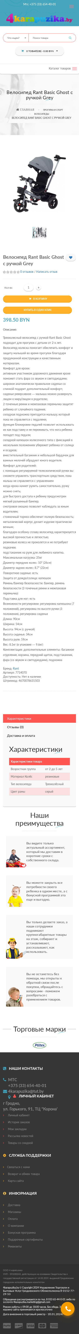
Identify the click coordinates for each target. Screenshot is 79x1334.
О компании (15, 1225)
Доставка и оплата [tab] (21, 735)
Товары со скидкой (20, 1143)
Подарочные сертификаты (25, 1239)
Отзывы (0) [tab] (15, 727)
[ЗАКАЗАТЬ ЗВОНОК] (68, 1310)
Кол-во (8, 287)
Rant (16, 668)
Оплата (12, 1218)
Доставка (13, 1205)
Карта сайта (15, 1181)
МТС (12, 1079)
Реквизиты (14, 1246)
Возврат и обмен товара (23, 1174)
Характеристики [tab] (19, 718)
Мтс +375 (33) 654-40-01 (39, 4)
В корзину (40, 298)
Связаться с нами (18, 1167)
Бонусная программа (21, 1232)
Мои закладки (17, 1129)
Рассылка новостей (20, 1136)
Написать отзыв (46, 271)
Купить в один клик (37, 310)
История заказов (18, 1122)
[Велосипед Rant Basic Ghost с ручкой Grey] (39, 183)
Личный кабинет (18, 1115)
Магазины (14, 1212)
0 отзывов (26, 271)
